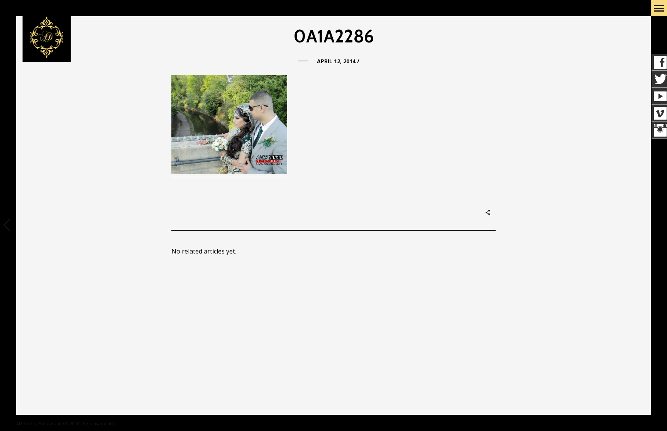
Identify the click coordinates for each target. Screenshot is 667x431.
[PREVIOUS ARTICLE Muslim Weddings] (8, 226)
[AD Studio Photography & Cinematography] (46, 38)
